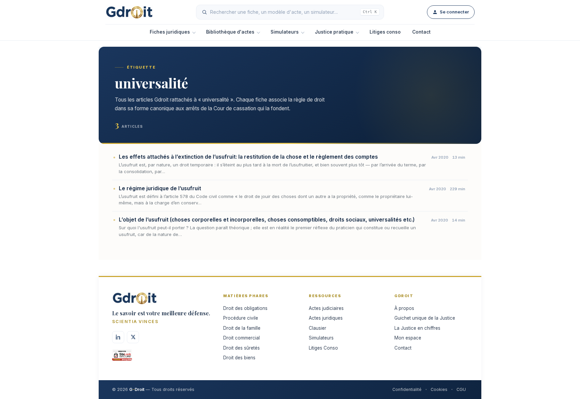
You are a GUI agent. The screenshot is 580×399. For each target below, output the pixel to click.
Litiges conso (385, 32)
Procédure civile (240, 318)
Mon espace (407, 338)
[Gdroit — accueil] (129, 12)
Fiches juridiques (170, 32)
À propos (404, 308)
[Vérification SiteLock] (122, 357)
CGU (461, 389)
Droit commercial (241, 338)
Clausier (317, 328)
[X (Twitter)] (133, 337)
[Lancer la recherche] (204, 12)
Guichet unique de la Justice (424, 318)
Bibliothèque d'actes (230, 32)
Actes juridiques (326, 318)
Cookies (439, 389)
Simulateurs (285, 32)
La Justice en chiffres (417, 328)
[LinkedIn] (118, 337)
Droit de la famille (241, 328)
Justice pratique (334, 32)
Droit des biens (239, 357)
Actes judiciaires (326, 308)
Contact (421, 32)
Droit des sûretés (241, 348)
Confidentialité (407, 389)
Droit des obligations (245, 308)
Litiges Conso (323, 348)
